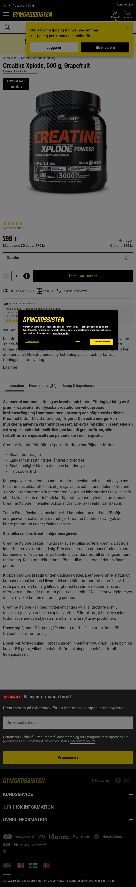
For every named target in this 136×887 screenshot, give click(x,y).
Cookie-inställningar (32, 342)
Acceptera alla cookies (101, 342)
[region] (68, 330)
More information (61, 333)
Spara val (77, 342)
